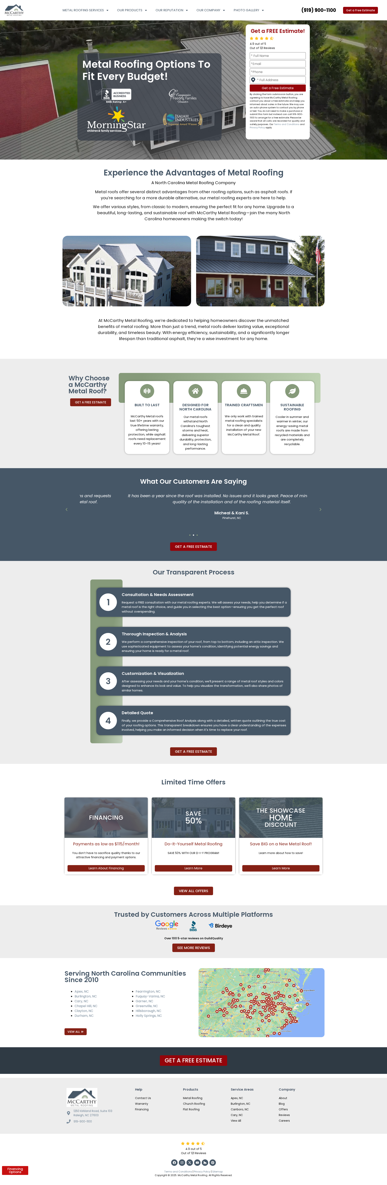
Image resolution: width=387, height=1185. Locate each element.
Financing (142, 1109)
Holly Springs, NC (149, 1015)
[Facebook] (174, 1162)
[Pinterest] (212, 1162)
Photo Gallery (246, 10)
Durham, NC (84, 1015)
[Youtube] (197, 1162)
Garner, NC (144, 1001)
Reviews (284, 1115)
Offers (283, 1109)
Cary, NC (81, 1001)
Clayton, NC (84, 1011)
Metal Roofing (192, 1098)
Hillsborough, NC (148, 1011)
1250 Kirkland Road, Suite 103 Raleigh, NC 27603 (93, 1113)
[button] (66, 509)
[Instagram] (182, 1162)
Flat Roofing (191, 1109)
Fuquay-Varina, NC (150, 996)
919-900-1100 (83, 1121)
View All (236, 1121)
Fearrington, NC (148, 991)
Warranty (141, 1104)
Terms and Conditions (286, 124)
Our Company (208, 10)
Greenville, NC (147, 1006)
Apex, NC (82, 991)
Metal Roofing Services (83, 10)
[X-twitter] (189, 1162)
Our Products (129, 10)
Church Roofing (194, 1104)
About (283, 1098)
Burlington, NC (86, 996)
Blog (282, 1104)
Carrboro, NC (240, 1109)
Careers (284, 1121)
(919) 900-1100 (318, 10)
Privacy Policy (257, 127)
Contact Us (143, 1098)
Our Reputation (169, 10)
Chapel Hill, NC (86, 1006)
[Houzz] (205, 1162)
